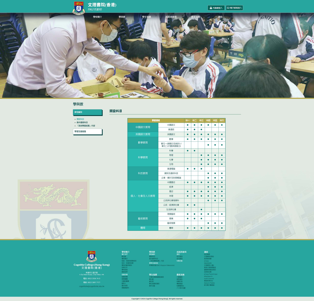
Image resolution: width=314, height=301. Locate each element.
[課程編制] (88, 115)
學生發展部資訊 (154, 283)
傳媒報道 (180, 283)
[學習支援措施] (88, 135)
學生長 (151, 281)
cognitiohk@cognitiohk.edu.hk (91, 286)
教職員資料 (125, 288)
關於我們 (125, 254)
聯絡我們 (125, 272)
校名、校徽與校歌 (127, 263)
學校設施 (125, 270)
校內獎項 (180, 259)
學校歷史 (125, 259)
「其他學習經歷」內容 (86, 126)
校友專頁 (207, 254)
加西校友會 (207, 272)
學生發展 (146, 17)
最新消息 (195, 17)
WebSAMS (207, 263)
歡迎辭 (124, 256)
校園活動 (180, 261)
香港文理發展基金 (210, 267)
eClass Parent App (210, 274)
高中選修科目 (82, 122)
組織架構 (125, 274)
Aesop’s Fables (209, 283)
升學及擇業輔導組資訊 (156, 277)
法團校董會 (125, 281)
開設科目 (80, 119)
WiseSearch (208, 276)
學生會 (151, 279)
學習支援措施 (153, 263)
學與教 (122, 17)
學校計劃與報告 (127, 265)
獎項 (178, 254)
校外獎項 (180, 256)
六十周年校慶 (181, 288)
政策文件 (125, 267)
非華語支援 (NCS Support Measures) (161, 265)
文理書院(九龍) (209, 265)
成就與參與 (171, 17)
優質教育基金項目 (210, 270)
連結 (220, 17)
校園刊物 (180, 281)
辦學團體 (125, 279)
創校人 (124, 283)
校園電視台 (180, 286)
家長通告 (180, 279)
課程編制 (152, 254)
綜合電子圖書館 (209, 285)
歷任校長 (125, 285)
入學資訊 (180, 277)
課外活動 (152, 286)
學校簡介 (97, 17)
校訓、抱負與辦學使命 (129, 261)
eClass (206, 261)
